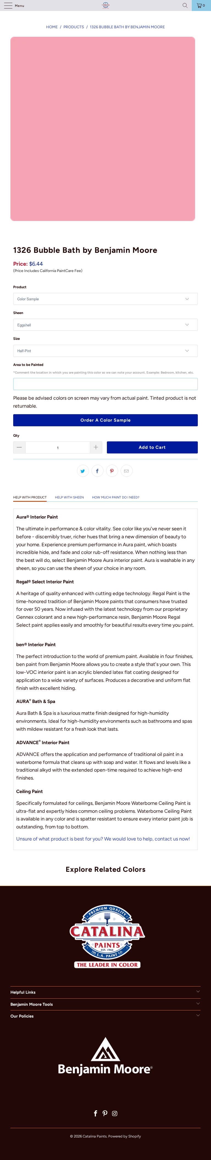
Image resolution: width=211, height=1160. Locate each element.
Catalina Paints (95, 1136)
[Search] (185, 5)
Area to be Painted (103, 369)
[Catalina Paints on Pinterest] (105, 1114)
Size (16, 339)
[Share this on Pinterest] (112, 471)
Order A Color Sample (105, 420)
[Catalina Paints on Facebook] (95, 1114)
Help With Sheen (69, 497)
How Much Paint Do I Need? (115, 497)
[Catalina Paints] (105, 5)
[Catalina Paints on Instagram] (115, 1114)
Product (19, 287)
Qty (16, 435)
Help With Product (30, 497)
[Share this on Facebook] (97, 471)
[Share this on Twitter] (83, 471)
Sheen (18, 313)
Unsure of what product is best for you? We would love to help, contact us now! (103, 839)
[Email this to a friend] (127, 471)
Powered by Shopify (124, 1136)
